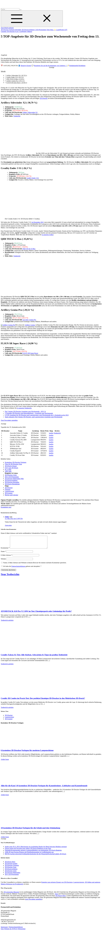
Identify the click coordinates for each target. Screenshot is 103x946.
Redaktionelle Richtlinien (77, 65)
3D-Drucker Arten (10, 871)
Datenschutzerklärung (18, 566)
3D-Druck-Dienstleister (12, 484)
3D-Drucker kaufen (11, 863)
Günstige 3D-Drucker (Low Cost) (11, 31)
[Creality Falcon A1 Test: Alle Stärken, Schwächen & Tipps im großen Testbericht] (21, 651)
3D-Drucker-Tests (10, 867)
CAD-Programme (40, 30)
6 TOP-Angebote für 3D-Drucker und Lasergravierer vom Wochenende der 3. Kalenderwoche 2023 (37, 415)
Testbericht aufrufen (7, 620)
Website (3, 559)
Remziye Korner (26, 65)
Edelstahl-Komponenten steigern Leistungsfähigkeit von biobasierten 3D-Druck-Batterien (33, 850)
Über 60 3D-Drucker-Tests (13, 464)
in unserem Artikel (47, 235)
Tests (48, 30)
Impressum (4, 927)
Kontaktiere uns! (6, 507)
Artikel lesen (5, 759)
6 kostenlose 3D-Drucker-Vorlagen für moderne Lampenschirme (27, 750)
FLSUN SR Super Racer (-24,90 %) (16, 82)
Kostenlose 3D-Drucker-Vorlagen (15, 462)
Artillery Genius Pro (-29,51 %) (15, 81)
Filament (7, 489)
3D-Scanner (8, 493)
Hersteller (18, 30)
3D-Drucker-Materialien (12, 872)
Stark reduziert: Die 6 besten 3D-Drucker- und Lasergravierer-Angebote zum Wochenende (33, 417)
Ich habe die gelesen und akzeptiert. (22, 566)
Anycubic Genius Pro (29, 320)
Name (3, 551)
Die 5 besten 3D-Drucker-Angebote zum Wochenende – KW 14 (25, 411)
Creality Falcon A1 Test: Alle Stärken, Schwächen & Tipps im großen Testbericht (34, 655)
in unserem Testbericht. (24, 408)
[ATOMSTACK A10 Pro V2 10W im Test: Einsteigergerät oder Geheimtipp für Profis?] (21, 607)
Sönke (7, 517)
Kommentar (5, 548)
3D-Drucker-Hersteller (12, 482)
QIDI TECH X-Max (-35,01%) (15, 79)
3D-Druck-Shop (10, 862)
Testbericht (16, 116)
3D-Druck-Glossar (11, 466)
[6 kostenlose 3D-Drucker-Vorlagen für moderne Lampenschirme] (21, 746)
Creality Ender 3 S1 (32, 178)
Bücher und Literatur (11, 495)
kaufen (51, 433)
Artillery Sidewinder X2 (30, 112)
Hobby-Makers (27, 31)
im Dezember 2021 (38, 222)
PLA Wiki (8, 469)
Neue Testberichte (10, 574)
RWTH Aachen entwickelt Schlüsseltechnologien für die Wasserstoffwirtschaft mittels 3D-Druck (35, 854)
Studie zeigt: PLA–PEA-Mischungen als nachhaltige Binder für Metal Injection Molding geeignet (36, 846)
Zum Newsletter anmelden (9, 420)
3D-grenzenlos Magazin (11, 892)
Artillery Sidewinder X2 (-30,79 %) (16, 75)
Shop (52, 30)
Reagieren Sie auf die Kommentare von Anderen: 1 (50, 65)
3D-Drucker (44, 98)
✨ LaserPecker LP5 (60, 30)
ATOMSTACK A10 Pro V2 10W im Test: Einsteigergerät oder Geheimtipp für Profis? (36, 611)
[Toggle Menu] (32, 18)
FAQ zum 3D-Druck (11, 468)
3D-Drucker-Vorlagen (8, 30)
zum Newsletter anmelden (33, 899)
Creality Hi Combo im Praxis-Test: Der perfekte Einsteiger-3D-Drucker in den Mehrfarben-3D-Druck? (43, 698)
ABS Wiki (8, 471)
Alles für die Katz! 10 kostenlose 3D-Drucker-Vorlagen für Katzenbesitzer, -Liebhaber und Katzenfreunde (44, 786)
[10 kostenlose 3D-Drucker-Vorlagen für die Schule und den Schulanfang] (21, 824)
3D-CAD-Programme (12, 477)
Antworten (8, 525)
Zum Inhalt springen (7, 28)
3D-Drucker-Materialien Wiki (14, 478)
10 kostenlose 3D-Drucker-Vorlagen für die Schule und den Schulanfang (30, 828)
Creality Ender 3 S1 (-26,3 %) (15, 77)
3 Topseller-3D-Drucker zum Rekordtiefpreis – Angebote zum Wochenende (29, 413)
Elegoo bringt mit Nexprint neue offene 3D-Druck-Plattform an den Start (28, 848)
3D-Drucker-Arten (11, 475)
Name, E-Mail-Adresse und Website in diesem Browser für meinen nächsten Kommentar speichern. (34, 563)
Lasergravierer (9, 491)
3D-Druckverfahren (28, 30)
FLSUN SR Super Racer (30, 353)
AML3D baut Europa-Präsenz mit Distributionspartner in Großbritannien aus (29, 852)
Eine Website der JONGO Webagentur (13, 929)
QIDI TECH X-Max (28, 249)
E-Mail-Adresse (6, 555)
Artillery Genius (30, 325)
